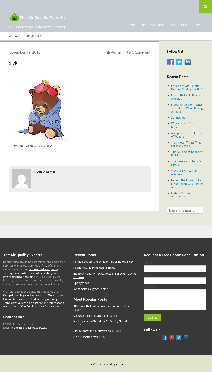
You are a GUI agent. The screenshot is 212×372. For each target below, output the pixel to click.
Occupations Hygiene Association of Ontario (30, 295)
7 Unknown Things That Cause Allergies (186, 144)
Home (130, 24)
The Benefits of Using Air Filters (186, 163)
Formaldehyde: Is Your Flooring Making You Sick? (187, 87)
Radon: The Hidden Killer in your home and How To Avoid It (187, 183)
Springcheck (179, 117)
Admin (116, 52)
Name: (148, 263)
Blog (197, 24)
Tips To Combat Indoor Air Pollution (187, 153)
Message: (150, 287)
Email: (148, 275)
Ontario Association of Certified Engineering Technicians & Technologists (30, 301)
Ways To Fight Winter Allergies (184, 172)
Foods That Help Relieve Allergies (186, 97)
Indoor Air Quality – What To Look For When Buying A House (187, 108)
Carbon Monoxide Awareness (182, 195)
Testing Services (153, 24)
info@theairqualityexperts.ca (29, 327)
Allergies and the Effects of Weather (186, 135)
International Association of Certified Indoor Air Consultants (34, 304)
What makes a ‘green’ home (184, 125)
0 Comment (141, 52)
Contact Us (179, 24)
